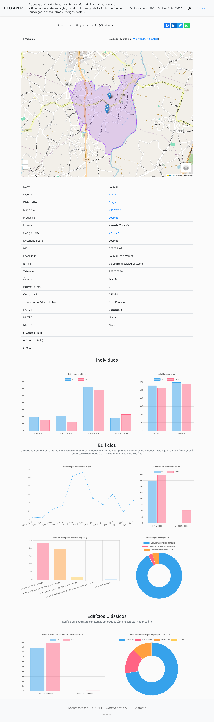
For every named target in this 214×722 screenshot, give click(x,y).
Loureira (114, 217)
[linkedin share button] (174, 25)
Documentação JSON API (85, 707)
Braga (112, 194)
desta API (117, 707)
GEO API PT (14, 8)
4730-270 (114, 233)
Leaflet (172, 175)
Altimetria (152, 38)
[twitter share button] (180, 25)
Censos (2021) (34, 340)
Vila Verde (139, 38)
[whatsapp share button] (187, 25)
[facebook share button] (167, 25)
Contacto (140, 707)
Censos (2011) (34, 332)
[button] (107, 111)
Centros (30, 348)
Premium (201, 8)
